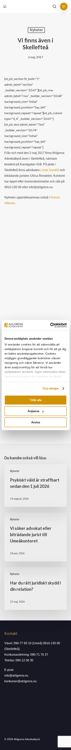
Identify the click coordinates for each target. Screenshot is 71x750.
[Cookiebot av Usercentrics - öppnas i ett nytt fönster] (50, 325)
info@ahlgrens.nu (16, 675)
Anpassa (33, 411)
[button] (64, 6)
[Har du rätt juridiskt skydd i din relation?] (35, 588)
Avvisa (35, 422)
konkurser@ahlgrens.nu (20, 681)
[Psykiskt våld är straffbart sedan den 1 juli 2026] (35, 485)
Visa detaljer (50, 388)
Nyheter (36, 30)
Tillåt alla (35, 400)
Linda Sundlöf (50, 170)
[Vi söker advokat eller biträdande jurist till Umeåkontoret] (35, 537)
